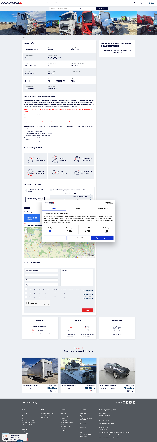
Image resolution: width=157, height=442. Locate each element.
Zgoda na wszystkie (102, 238)
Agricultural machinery (28, 422)
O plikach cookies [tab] (103, 208)
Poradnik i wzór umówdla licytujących (87, 335)
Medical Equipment (27, 425)
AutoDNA (63, 428)
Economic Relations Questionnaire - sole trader (38, 135)
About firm (83, 413)
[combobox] (87, 8)
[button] (155, 22)
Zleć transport (117, 334)
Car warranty (64, 416)
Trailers (24, 416)
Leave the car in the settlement (47, 416)
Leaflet (79, 257)
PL (133, 3)
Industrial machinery (28, 420)
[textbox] (87, 8)
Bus (23, 418)
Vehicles (24, 413)
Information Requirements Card (34, 131)
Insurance (63, 418)
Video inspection (65, 420)
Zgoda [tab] (54, 208)
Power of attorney (30, 130)
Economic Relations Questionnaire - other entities (39, 133)
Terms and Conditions (86, 434)
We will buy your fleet (47, 413)
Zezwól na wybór (78, 238)
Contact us (83, 428)
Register (82, 430)
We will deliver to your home (67, 423)
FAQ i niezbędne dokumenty (70, 335)
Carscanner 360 (65, 426)
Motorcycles (25, 429)
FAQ (81, 432)
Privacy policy (83, 436)
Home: (24, 37)
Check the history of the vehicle (35, 199)
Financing (63, 413)
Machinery (25, 427)
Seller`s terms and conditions (36, 225)
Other (23, 431)
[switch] (69, 231)
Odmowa (55, 238)
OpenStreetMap (86, 257)
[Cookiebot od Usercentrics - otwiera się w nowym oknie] (106, 203)
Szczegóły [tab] (79, 208)
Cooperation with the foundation (86, 418)
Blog (81, 416)
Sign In (142, 3)
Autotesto (63, 431)
